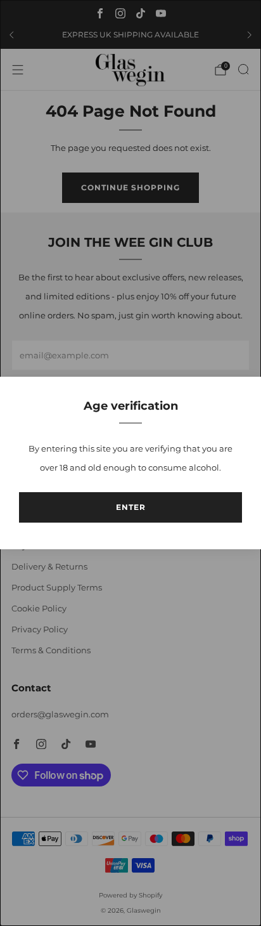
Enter (131, 507)
